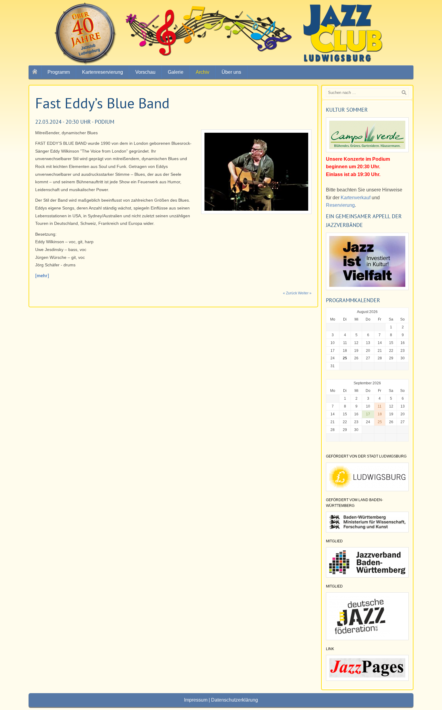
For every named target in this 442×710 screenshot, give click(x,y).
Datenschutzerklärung (234, 699)
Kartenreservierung (102, 72)
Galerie (175, 72)
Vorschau (145, 72)
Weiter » (305, 293)
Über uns (231, 72)
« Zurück (290, 293)
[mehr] (42, 276)
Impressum (195, 699)
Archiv (202, 72)
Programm (59, 72)
